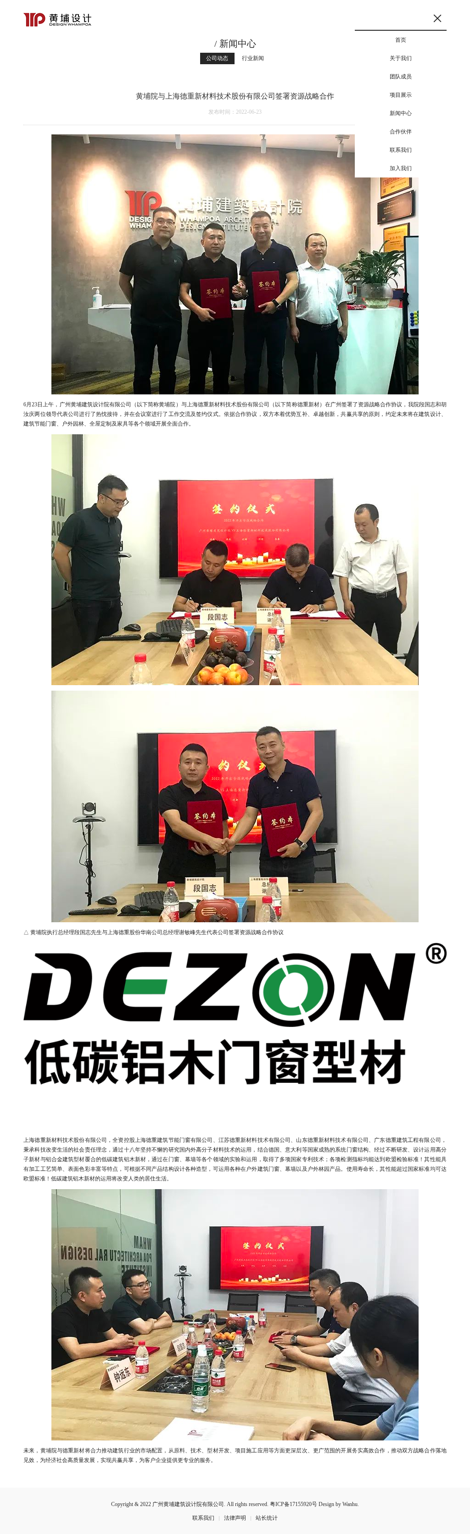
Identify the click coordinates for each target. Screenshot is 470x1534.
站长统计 (267, 1518)
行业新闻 (253, 58)
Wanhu (350, 1504)
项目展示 (401, 95)
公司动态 (217, 58)
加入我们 (401, 168)
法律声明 (235, 1518)
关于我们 (401, 58)
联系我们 (401, 150)
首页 (400, 40)
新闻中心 (401, 113)
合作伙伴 (401, 131)
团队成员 (401, 76)
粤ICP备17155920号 (293, 1504)
